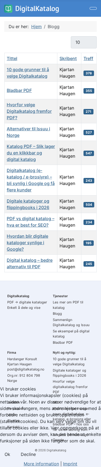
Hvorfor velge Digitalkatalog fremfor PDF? (29, 111)
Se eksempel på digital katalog (71, 333)
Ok (7, 454)
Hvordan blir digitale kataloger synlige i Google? (27, 242)
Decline (28, 454)
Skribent (68, 58)
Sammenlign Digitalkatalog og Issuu (71, 322)
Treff (88, 58)
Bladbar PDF (19, 90)
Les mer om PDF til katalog (68, 304)
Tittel (12, 58)
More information (41, 463)
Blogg (57, 314)
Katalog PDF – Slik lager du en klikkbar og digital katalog (31, 153)
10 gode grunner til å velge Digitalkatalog (69, 361)
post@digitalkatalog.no (25, 369)
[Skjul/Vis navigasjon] (93, 8)
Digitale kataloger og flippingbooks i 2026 (69, 372)
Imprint (70, 463)
